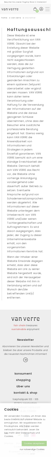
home (4, 17)
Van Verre (16, 17)
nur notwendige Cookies (32, 449)
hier (6, 432)
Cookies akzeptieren (34, 443)
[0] (35, 9)
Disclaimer (30, 17)
